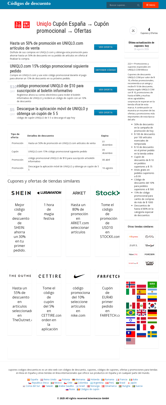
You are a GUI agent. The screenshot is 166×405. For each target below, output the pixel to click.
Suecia (138, 385)
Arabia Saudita (66, 385)
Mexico (57, 382)
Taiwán (49, 385)
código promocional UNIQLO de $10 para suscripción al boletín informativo (50, 88)
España (34, 379)
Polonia (65, 379)
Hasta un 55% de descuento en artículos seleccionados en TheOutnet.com (25, 304)
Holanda (94, 379)
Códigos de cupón (89, 389)
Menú (151, 4)
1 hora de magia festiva (48, 211)
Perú (111, 382)
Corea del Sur (32, 385)
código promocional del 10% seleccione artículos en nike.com (81, 302)
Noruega (95, 385)
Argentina (98, 382)
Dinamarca (110, 385)
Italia (135, 379)
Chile (69, 382)
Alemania (80, 379)
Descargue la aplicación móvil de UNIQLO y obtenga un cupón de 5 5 (52, 111)
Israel (81, 385)
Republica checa (40, 382)
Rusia (71, 389)
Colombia (82, 382)
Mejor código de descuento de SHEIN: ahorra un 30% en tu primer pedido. (20, 227)
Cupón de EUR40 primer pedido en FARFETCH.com (112, 302)
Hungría (125, 385)
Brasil (122, 382)
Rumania (109, 379)
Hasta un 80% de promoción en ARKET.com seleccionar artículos (80, 218)
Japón (133, 382)
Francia (123, 379)
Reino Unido (49, 379)
